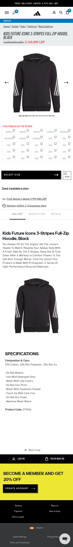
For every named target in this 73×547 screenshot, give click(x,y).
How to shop (54, 511)
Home (6, 26)
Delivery (18, 506)
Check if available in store (15, 188)
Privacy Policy (53, 537)
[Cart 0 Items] (67, 12)
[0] (13, 13)
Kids (23, 26)
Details (56, 214)
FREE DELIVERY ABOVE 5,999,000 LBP (36, 4)
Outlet (15, 26)
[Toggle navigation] (7, 12)
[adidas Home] (37, 13)
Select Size (12, 175)
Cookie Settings (19, 537)
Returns (54, 506)
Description (37, 214)
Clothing (32, 26)
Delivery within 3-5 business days (26, 206)
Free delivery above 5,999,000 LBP (27, 199)
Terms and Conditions (20, 543)
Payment (18, 511)
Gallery (17, 214)
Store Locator (18, 517)
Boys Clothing (46, 26)
